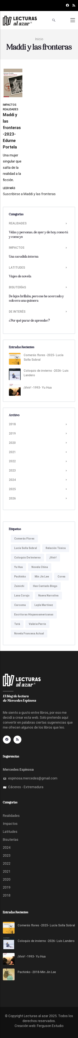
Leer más (9, 188)
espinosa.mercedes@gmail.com (32, 778)
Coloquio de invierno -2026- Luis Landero (46, 373)
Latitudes (10, 832)
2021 (12, 452)
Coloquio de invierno (27, 557)
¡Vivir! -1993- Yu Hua (38, 387)
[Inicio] (20, 19)
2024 (12, 480)
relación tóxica (56, 548)
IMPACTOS (9, 104)
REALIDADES (10, 109)
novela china (39, 567)
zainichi (19, 586)
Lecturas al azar (36, 1016)
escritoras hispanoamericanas (33, 614)
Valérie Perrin (37, 623)
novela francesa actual (29, 633)
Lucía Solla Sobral (25, 548)
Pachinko (20, 576)
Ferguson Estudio (50, 1026)
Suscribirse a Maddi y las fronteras (29, 194)
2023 (12, 470)
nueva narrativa (48, 595)
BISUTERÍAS (17, 287)
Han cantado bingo (45, 586)
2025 (12, 489)
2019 (12, 433)
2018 (12, 424)
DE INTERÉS (17, 311)
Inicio (39, 39)
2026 (12, 498)
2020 (12, 443)
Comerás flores (24, 538)
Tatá (17, 623)
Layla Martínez (43, 605)
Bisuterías (10, 840)
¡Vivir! (53, 557)
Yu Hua (18, 567)
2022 (12, 461)
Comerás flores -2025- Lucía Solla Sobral (43, 357)
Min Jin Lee (42, 576)
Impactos (10, 824)
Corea (61, 576)
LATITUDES (17, 267)
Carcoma (20, 605)
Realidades (11, 816)
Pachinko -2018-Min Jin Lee (37, 972)
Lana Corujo (22, 595)
